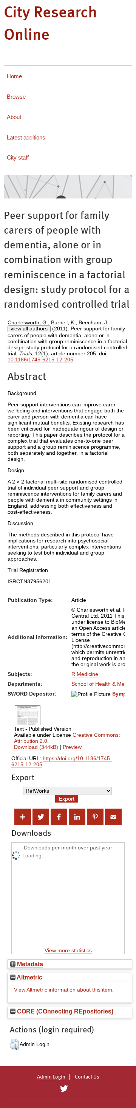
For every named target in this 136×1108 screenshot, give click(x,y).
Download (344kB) (36, 747)
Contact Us (87, 1077)
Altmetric (28, 977)
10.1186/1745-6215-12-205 (40, 359)
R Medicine (84, 674)
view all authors (29, 328)
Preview (72, 747)
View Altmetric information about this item (63, 990)
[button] (14, 1044)
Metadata (29, 964)
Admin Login (51, 1077)
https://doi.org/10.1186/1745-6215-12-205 (61, 761)
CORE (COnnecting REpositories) (64, 1011)
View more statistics (68, 950)
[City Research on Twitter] (64, 1088)
